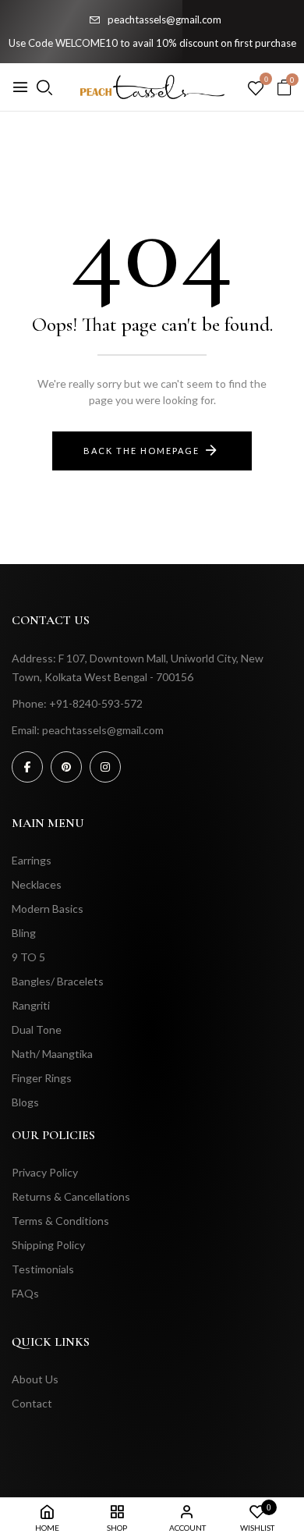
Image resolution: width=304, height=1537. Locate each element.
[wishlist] (255, 89)
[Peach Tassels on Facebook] (27, 767)
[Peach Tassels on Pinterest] (66, 767)
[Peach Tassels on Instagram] (105, 767)
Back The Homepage (141, 450)
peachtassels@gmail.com (164, 19)
